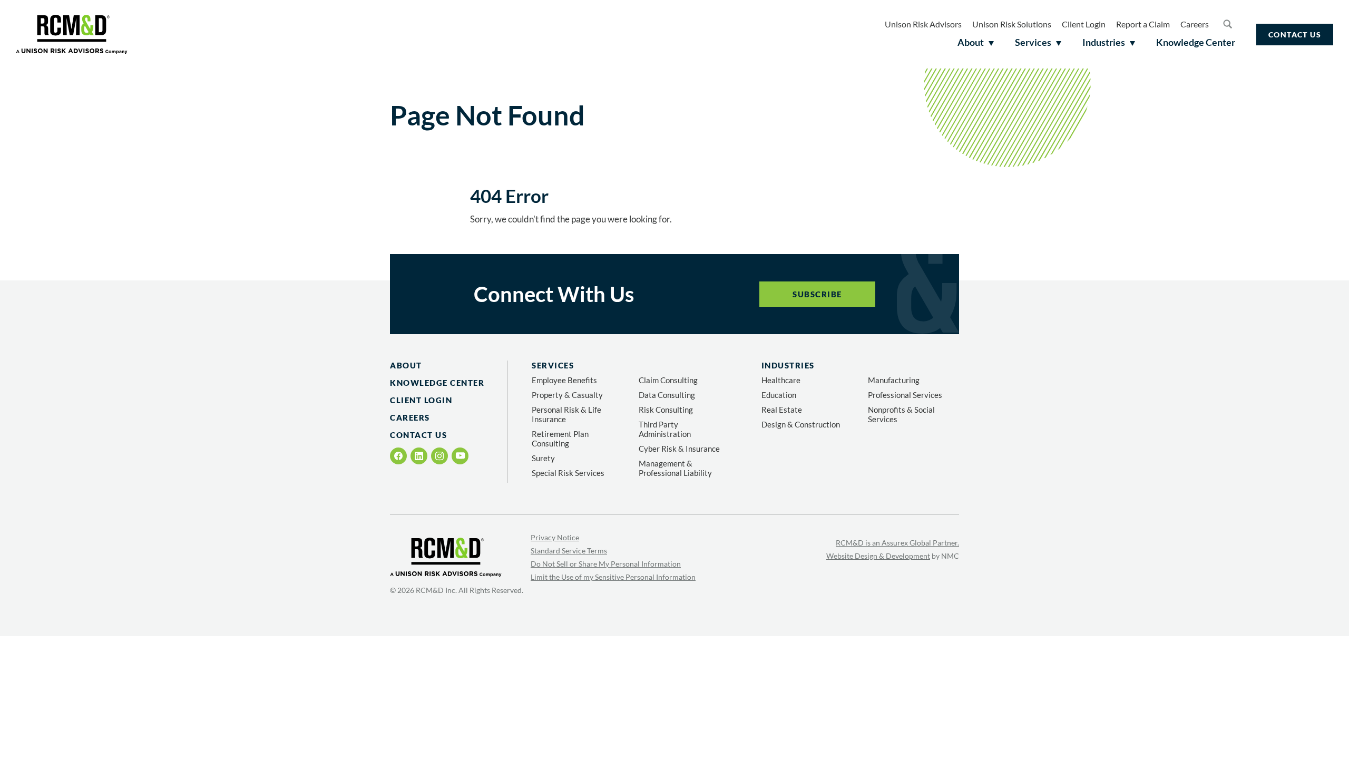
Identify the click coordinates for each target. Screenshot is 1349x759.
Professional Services (905, 395)
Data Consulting (667, 395)
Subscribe (817, 294)
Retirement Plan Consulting (560, 438)
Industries (788, 365)
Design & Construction (800, 424)
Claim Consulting (668, 380)
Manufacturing (894, 380)
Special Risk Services (568, 473)
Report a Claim (1143, 24)
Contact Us (1294, 34)
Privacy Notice (555, 537)
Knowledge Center (437, 382)
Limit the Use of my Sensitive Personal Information (613, 576)
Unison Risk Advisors (923, 24)
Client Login (1084, 24)
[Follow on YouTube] (460, 455)
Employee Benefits (564, 380)
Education (778, 395)
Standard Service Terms (569, 550)
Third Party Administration (665, 429)
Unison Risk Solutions (1011, 24)
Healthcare (780, 380)
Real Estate (781, 409)
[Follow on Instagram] (439, 456)
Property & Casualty (567, 395)
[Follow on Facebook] (398, 456)
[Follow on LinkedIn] (419, 456)
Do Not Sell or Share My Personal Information (606, 563)
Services (553, 365)
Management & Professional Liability (675, 468)
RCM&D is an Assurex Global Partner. (897, 542)
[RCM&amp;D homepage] (72, 34)
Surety (543, 458)
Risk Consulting (666, 409)
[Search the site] (1227, 24)
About (406, 365)
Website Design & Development (878, 555)
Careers (1194, 24)
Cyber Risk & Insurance (679, 448)
